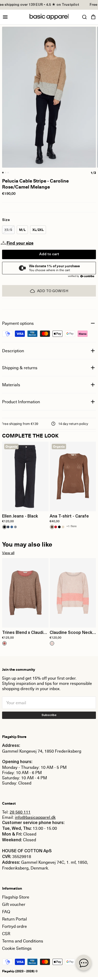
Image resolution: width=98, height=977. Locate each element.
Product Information (21, 402)
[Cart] (93, 17)
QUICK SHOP (25, 503)
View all (8, 552)
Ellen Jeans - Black (20, 516)
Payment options (18, 323)
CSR (6, 933)
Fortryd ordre (14, 926)
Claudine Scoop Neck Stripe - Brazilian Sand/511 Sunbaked (71, 633)
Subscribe (49, 715)
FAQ (6, 911)
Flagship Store (15, 897)
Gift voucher (13, 904)
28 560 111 (20, 812)
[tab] (3, 172)
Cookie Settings (17, 948)
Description (13, 351)
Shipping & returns (19, 368)
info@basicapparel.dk (35, 817)
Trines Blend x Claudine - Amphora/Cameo (25, 633)
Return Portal (14, 919)
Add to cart (49, 254)
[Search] (84, 17)
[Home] (49, 17)
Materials (11, 385)
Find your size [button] (20, 243)
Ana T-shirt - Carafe (69, 516)
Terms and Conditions (22, 941)
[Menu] (5, 17)
